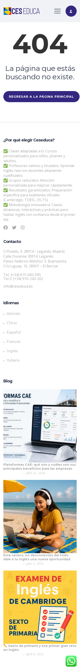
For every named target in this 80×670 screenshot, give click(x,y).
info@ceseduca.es (18, 286)
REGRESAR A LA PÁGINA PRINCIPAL (41, 97)
